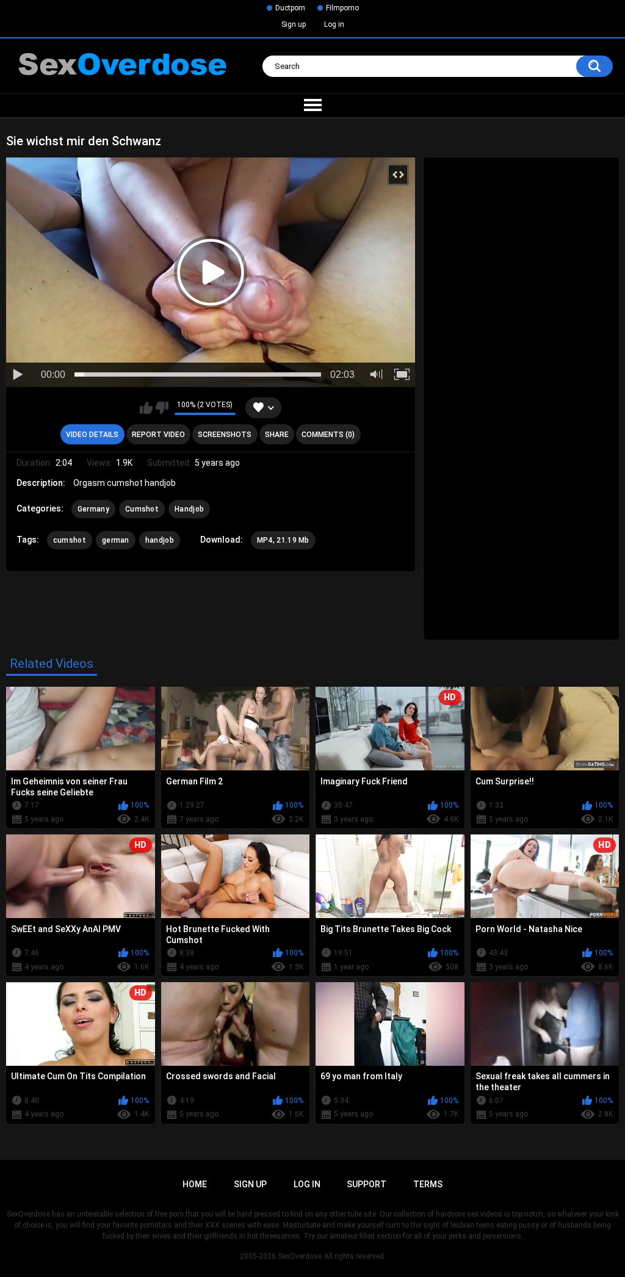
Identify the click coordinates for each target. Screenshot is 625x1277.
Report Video (158, 434)
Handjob (189, 509)
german (115, 540)
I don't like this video (162, 408)
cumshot (69, 540)
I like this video (146, 408)
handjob (159, 540)
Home (194, 1184)
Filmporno (342, 8)
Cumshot (142, 509)
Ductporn (290, 8)
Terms (428, 1184)
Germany (93, 509)
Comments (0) (328, 434)
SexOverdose (300, 1256)
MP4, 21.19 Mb (283, 540)
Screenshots (224, 434)
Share (277, 434)
